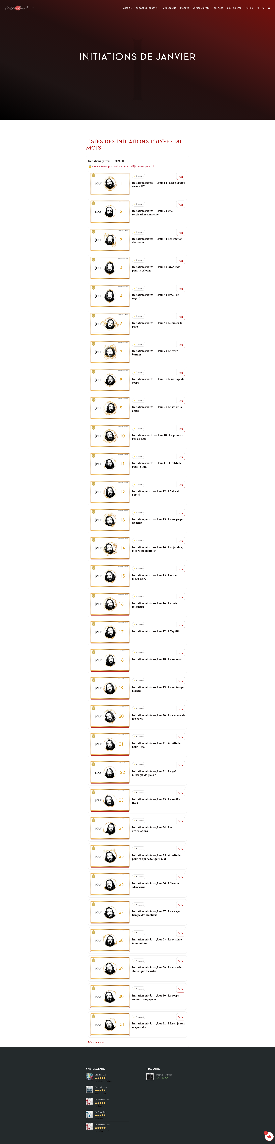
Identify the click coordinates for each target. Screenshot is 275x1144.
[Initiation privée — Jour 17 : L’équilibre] (110, 632)
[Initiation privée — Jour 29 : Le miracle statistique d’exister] (110, 968)
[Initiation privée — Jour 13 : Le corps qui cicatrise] (110, 520)
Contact (218, 8)
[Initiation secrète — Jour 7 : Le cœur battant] (110, 352)
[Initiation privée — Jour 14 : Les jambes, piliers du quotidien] (110, 548)
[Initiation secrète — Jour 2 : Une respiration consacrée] (110, 212)
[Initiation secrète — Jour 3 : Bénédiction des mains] (110, 240)
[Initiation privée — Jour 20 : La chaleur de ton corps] (110, 716)
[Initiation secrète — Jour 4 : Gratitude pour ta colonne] (110, 268)
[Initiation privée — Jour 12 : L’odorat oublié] (110, 492)
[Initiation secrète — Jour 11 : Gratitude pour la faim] (110, 464)
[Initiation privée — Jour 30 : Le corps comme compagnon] (110, 996)
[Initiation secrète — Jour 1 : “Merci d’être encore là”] (110, 184)
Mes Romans (169, 8)
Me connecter (96, 1042)
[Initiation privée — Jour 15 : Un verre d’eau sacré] (110, 576)
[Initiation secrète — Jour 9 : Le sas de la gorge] (110, 408)
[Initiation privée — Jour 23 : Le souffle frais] (110, 800)
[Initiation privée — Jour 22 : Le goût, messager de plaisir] (110, 772)
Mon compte (234, 8)
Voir (180, 176)
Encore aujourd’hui (147, 8)
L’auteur (184, 8)
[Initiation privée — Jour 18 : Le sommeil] (110, 660)
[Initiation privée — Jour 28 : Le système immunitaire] (110, 940)
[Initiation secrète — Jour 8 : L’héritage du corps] (110, 380)
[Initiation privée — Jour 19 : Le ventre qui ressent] (110, 688)
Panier (249, 8)
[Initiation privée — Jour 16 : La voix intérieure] (110, 604)
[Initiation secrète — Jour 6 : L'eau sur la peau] (110, 324)
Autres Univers (201, 8)
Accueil (127, 8)
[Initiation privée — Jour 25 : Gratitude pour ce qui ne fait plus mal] (110, 856)
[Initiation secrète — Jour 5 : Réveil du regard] (110, 296)
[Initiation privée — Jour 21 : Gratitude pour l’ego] (110, 744)
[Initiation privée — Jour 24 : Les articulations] (110, 828)
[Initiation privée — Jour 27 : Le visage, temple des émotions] (110, 912)
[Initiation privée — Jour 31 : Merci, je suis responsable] (110, 1024)
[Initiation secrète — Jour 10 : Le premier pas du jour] (110, 436)
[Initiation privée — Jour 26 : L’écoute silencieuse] (110, 884)
